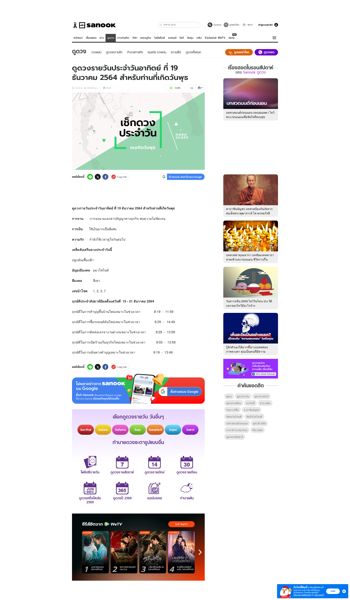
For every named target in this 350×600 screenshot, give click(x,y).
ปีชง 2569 (257, 430)
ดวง (77, 208)
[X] (98, 177)
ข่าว (102, 38)
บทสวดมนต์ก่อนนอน (237, 423)
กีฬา (134, 38)
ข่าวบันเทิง (123, 38)
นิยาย (232, 38)
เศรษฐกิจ (145, 38)
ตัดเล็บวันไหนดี (254, 416)
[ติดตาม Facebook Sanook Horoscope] (250, 368)
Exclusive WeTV (215, 38)
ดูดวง (110, 38)
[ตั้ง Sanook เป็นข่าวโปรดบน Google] (138, 389)
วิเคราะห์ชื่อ (232, 410)
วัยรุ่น (190, 38)
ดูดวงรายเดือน (233, 403)
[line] (90, 177)
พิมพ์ (108, 88)
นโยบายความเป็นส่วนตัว (302, 595)
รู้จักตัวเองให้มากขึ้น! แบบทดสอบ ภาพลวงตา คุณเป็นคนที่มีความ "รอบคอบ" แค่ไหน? (247, 351)
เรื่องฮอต (91, 38)
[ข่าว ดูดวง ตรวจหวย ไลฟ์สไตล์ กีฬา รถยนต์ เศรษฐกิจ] (94, 25)
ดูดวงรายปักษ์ (261, 396)
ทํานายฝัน (265, 403)
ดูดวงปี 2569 (259, 423)
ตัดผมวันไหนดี (233, 416)
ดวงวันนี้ (250, 403)
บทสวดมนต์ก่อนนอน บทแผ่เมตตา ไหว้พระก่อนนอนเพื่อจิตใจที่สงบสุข (250, 114)
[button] (161, 25)
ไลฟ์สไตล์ (159, 38)
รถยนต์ (172, 38)
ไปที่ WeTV (181, 524)
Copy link (122, 176)
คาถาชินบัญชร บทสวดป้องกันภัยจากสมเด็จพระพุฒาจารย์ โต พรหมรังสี (249, 211)
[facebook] (105, 177)
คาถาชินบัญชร (251, 410)
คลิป (199, 38)
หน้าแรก (78, 38)
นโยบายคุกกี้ (319, 595)
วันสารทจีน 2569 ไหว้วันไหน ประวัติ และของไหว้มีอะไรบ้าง (249, 303)
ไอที (182, 38)
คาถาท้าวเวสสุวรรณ (236, 430)
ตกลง (333, 591)
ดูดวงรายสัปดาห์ (234, 437)
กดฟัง (177, 87)
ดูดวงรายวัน (243, 396)
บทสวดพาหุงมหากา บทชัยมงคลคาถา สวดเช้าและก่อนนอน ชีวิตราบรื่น (250, 257)
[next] (200, 552)
